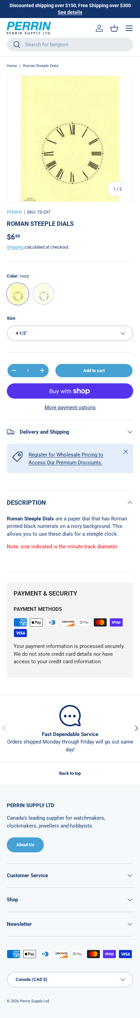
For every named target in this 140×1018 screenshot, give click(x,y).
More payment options (70, 407)
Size (11, 318)
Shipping (15, 247)
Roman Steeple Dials (40, 66)
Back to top (70, 773)
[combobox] (70, 44)
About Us (25, 844)
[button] (114, 28)
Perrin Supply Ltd (34, 1001)
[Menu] (129, 28)
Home (12, 66)
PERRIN (14, 212)
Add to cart (94, 370)
